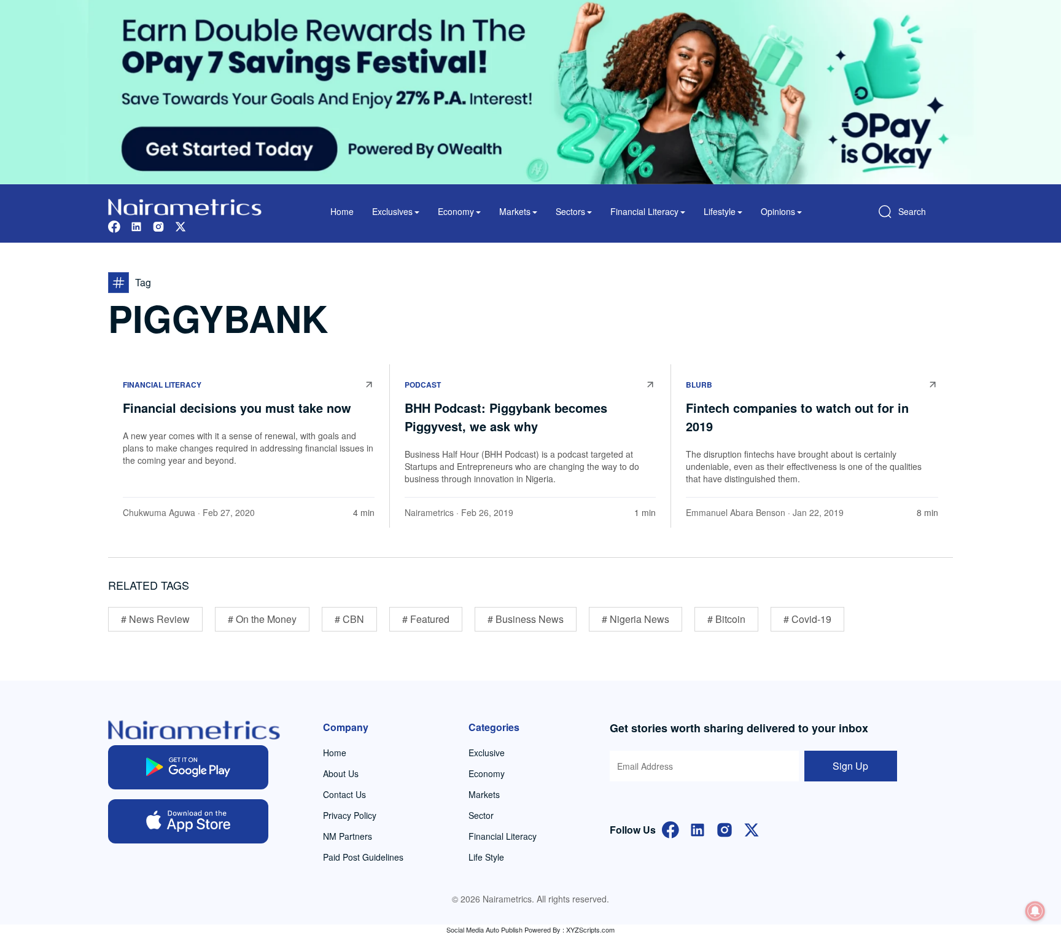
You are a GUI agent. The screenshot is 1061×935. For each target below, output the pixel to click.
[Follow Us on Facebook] (670, 828)
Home (342, 211)
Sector (481, 815)
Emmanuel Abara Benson (735, 512)
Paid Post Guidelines (363, 857)
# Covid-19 (807, 619)
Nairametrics (429, 512)
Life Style (486, 857)
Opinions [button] (778, 211)
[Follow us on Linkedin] (136, 225)
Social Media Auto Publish (484, 929)
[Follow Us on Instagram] (724, 828)
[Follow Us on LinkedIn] (697, 828)
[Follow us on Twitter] (180, 225)
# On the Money (262, 619)
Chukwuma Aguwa (159, 512)
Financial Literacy (162, 384)
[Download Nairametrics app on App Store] (188, 821)
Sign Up (850, 766)
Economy (486, 773)
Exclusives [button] (392, 211)
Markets (484, 794)
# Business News (526, 619)
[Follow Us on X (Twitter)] (751, 828)
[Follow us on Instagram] (158, 225)
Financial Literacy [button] (644, 211)
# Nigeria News (635, 619)
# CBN (349, 619)
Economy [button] (456, 211)
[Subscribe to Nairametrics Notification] (1035, 911)
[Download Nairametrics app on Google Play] (188, 767)
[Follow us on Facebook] (114, 225)
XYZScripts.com (590, 929)
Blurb (699, 384)
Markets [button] (514, 211)
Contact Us (344, 794)
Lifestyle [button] (720, 211)
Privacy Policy (349, 815)
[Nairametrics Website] (185, 205)
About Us (341, 773)
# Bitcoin (726, 619)
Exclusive (486, 752)
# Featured (425, 619)
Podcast (423, 384)
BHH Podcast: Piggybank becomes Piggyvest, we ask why (506, 417)
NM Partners (347, 836)
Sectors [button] (570, 211)
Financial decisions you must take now (237, 408)
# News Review (155, 619)
